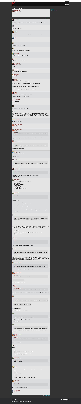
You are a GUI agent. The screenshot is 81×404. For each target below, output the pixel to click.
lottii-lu (15, 92)
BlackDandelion (16, 179)
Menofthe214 (16, 69)
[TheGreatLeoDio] (13, 120)
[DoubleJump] (13, 48)
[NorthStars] (13, 38)
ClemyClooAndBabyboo (18, 124)
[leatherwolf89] (13, 32)
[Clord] (13, 152)
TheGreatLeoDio (16, 119)
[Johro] (13, 111)
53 (48, 395)
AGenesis (15, 366)
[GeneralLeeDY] (13, 54)
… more (16, 134)
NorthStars (16, 37)
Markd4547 (16, 79)
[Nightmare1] (13, 43)
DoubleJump (16, 48)
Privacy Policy (29, 401)
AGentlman (18, 99)
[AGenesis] (13, 367)
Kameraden (16, 345)
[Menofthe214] (13, 70)
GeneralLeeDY (16, 53)
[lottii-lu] (13, 93)
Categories (67, 4)
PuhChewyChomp (17, 390)
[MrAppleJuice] (13, 75)
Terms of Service (25, 401)
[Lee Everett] (13, 106)
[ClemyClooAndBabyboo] (13, 125)
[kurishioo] (13, 26)
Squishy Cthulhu (17, 10)
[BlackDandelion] (13, 180)
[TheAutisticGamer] (13, 64)
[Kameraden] (13, 345)
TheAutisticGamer (17, 63)
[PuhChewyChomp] (13, 391)
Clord (15, 151)
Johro (15, 111)
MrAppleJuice (16, 74)
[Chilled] (13, 58)
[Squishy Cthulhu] (13, 11)
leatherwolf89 (16, 31)
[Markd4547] (13, 80)
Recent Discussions (54, 10)
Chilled (16, 58)
